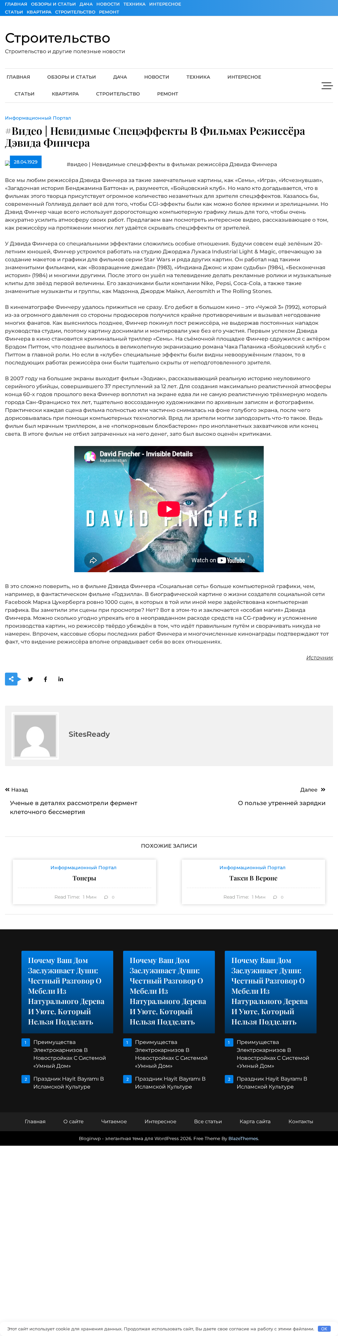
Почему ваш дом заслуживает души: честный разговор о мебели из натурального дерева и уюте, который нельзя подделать (66, 990)
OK (324, 1328)
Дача (86, 4)
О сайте (73, 1121)
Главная (16, 4)
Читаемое (114, 1121)
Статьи (14, 12)
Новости (108, 4)
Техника (134, 4)
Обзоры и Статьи (53, 4)
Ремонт (109, 12)
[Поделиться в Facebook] (45, 679)
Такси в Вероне (253, 877)
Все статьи (208, 1121)
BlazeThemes (243, 1138)
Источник (319, 657)
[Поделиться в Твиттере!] (30, 679)
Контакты (300, 1121)
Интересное (165, 4)
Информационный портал (38, 118)
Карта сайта (255, 1121)
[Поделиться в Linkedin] (60, 679)
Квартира (39, 12)
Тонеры (84, 877)
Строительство (75, 12)
